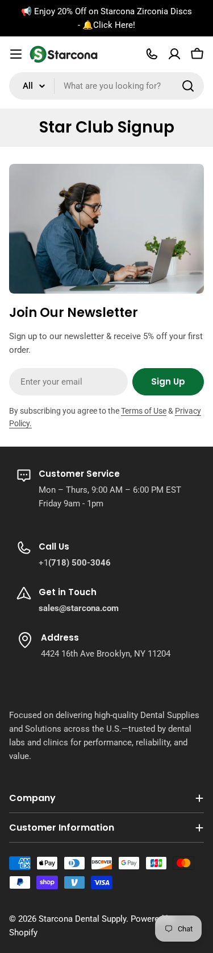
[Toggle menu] (16, 54)
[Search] (188, 86)
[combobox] (106, 86)
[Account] (174, 54)
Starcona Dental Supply (82, 919)
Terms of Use (143, 410)
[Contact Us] (151, 54)
